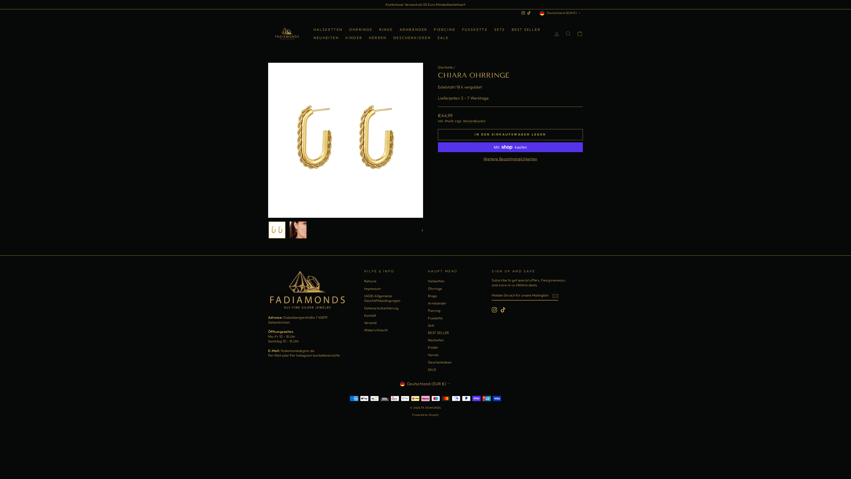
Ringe (386, 29)
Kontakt (370, 315)
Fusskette (475, 29)
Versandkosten (474, 121)
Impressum (372, 289)
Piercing (444, 29)
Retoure (370, 281)
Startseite (445, 67)
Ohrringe (361, 29)
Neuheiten (326, 37)
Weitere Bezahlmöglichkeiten (510, 158)
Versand (370, 323)
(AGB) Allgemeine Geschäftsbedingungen (382, 298)
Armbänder (413, 29)
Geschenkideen (412, 37)
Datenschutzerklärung (381, 308)
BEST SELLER (526, 29)
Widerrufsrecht (376, 330)
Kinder (353, 37)
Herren (377, 37)
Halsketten (328, 29)
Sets (499, 29)
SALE (443, 37)
